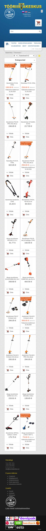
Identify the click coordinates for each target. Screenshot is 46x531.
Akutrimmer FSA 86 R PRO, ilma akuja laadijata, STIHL (28, 357)
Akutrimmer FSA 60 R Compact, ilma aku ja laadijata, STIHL (12, 357)
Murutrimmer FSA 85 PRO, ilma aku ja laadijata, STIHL (28, 162)
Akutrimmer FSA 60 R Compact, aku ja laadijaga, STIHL (28, 318)
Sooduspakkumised (25, 43)
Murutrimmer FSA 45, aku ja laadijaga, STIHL (28, 239)
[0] (38, 22)
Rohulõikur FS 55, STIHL (28, 83)
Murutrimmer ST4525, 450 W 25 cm (28, 200)
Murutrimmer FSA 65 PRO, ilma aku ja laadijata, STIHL (12, 123)
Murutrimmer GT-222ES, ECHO (28, 122)
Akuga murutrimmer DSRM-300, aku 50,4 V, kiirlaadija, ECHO (28, 279)
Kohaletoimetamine (14, 480)
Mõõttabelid (12, 495)
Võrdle (11, 95)
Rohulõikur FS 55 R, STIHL (12, 161)
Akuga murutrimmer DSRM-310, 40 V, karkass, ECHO (12, 395)
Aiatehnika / (9, 52)
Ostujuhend (12, 476)
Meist (24, 46)
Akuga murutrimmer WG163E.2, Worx (28, 395)
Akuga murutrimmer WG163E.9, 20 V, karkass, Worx (12, 240)
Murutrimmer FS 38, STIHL (12, 84)
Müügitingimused (13, 478)
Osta (11, 98)
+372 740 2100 (10, 465)
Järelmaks (11, 493)
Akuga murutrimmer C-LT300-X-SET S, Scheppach (28, 434)
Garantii (11, 491)
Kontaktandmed (33, 46)
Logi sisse (27, 16)
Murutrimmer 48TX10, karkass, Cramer (12, 433)
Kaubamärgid (16, 46)
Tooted (13, 43)
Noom (39, 529)
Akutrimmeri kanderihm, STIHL (12, 200)
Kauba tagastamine (14, 482)
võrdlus (38, 49)
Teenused (37, 43)
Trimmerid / (17, 52)
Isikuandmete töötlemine (15, 484)
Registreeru (27, 14)
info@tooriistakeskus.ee (12, 469)
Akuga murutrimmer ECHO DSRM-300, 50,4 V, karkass (12, 279)
